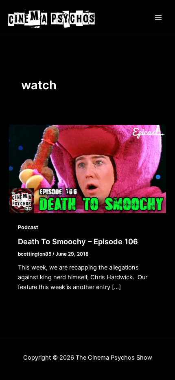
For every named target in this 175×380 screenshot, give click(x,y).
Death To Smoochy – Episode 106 (78, 241)
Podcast (28, 227)
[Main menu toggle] (158, 17)
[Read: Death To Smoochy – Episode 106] (87, 168)
